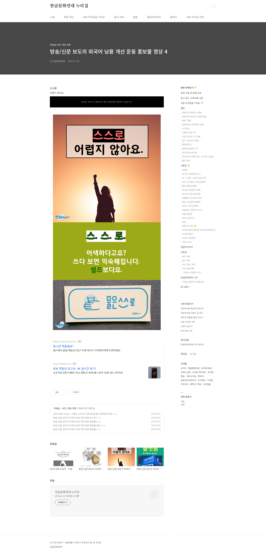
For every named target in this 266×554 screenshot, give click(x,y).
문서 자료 (186, 260)
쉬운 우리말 (191, 376)
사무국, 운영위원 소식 (191, 173)
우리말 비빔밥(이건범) (191, 189)
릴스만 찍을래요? (63, 346)
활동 (135, 17)
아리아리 (184, 384)
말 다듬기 (185, 286)
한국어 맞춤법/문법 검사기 (192, 317)
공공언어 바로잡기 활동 (192, 112)
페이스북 (183, 416)
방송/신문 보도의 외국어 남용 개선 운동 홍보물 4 (75, 421)
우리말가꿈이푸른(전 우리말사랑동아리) (198, 229)
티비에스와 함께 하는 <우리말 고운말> (198, 156)
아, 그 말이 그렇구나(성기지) (194, 177)
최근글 (184, 353)
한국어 (201, 376)
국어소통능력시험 (189, 152)
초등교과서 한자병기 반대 (193, 124)
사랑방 (184, 165)
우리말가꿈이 (187, 233)
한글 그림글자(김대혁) (191, 201)
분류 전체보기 (187, 87)
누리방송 (185, 128)
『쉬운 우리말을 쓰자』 (192, 272)
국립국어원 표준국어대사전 (192, 308)
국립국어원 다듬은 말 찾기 (192, 312)
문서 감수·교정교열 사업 (192, 97)
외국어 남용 (186, 372)
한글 (182, 376)
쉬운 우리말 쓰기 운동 (191, 136)
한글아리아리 (154, 17)
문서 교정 (119, 17)
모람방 (185, 169)
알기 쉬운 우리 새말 (190, 140)
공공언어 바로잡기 (188, 380)
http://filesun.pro (62, 364)
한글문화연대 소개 (189, 277)
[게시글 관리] (65, 392)
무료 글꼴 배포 (188, 268)
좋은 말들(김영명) (189, 185)
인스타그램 (190, 416)
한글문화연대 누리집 (69, 6)
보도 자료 (186, 256)
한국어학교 (186, 144)
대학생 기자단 (196, 384)
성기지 (183, 368)
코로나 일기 (187, 241)
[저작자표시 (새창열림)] (83, 392)
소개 (52, 17)
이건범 (210, 380)
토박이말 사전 (186, 330)
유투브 (197, 416)
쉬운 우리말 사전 (195, 17)
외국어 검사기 (186, 326)
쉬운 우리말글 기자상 (94, 17)
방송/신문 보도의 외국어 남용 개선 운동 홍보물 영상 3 (77, 425)
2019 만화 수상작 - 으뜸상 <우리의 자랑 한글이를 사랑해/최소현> (83, 413)
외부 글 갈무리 (188, 217)
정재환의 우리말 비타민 (192, 197)
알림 (184, 221)
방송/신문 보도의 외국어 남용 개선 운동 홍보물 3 (75, 429)
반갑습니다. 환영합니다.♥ (67, 496)
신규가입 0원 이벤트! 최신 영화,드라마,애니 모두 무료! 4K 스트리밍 (88, 372)
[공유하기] (61, 392)
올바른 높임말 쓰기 (190, 148)
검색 (206, 6)
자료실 (57, 408)
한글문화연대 (193, 368)
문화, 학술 (186, 120)
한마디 (173, 17)
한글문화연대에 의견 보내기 (192, 344)
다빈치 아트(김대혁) (190, 205)
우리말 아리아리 (199, 372)
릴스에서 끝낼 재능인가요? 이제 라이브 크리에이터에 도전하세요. (87, 350)
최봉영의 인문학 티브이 (192, 209)
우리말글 (207, 384)
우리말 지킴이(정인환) (191, 193)
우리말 (210, 372)
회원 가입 (69, 17)
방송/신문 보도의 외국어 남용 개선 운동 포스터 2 (75, 417)
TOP (213, 543)
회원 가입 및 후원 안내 (191, 92)
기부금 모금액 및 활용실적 (193, 281)
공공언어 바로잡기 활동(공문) (194, 116)
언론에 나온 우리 (189, 132)
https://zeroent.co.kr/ (64, 341)
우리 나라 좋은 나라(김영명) (194, 181)
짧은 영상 (186, 160)
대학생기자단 (188, 225)
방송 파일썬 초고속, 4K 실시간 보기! (74, 368)
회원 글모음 (187, 213)
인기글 (193, 353)
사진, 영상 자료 (69, 408)
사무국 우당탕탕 (189, 237)
